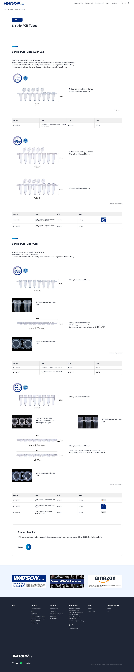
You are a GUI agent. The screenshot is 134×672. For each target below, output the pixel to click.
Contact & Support (113, 605)
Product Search (54, 608)
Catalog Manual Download (56, 613)
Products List (53, 611)
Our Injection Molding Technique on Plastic (74, 609)
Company (34, 605)
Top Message (34, 613)
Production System (73, 628)
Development (73, 605)
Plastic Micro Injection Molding (76, 621)
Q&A (108, 611)
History (32, 611)
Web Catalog (53, 616)
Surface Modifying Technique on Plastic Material (76, 613)
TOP (5, 9)
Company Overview (36, 608)
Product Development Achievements (74, 617)
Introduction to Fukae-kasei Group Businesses (38, 619)
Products (10, 9)
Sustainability (34, 623)
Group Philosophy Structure (38, 616)
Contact (109, 608)
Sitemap (90, 608)
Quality (71, 625)
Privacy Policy (91, 611)
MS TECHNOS (53, 619)
